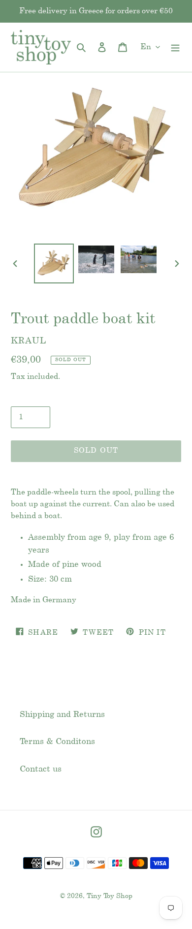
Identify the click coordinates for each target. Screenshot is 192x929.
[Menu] (175, 47)
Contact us (41, 769)
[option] (54, 263)
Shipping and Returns (62, 714)
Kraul (28, 341)
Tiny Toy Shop (109, 896)
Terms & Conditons (57, 741)
